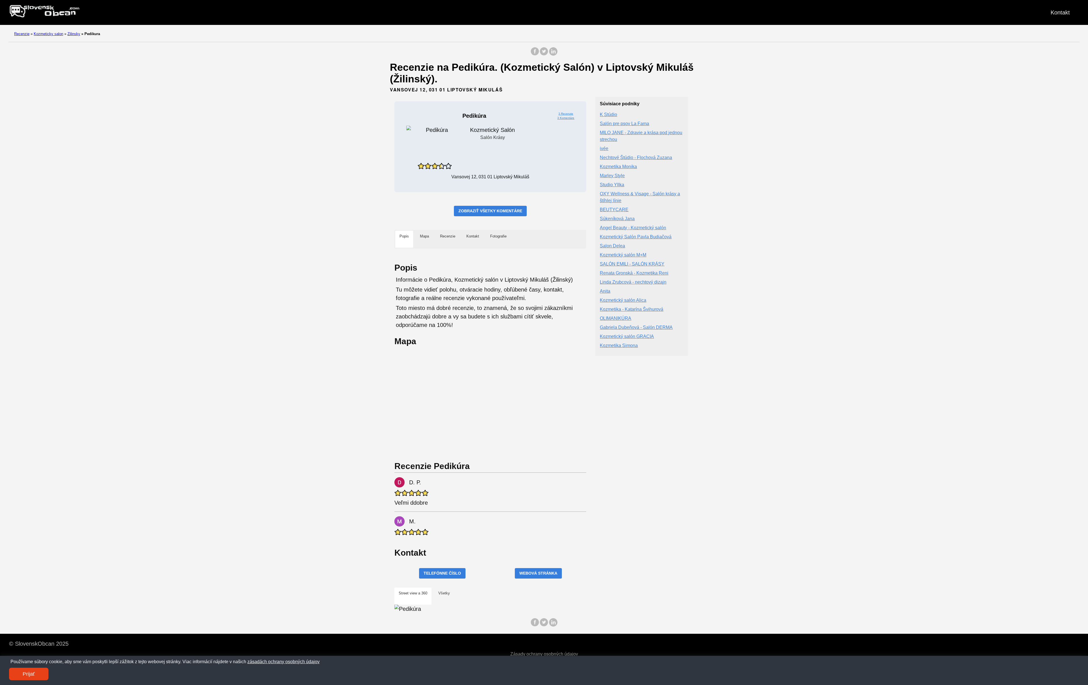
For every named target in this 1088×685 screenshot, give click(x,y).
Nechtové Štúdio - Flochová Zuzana (636, 157)
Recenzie (21, 34)
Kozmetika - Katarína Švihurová (631, 309)
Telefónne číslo (442, 573)
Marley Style (612, 175)
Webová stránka (538, 573)
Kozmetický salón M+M (623, 254)
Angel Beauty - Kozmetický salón (633, 227)
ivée (604, 148)
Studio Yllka (612, 184)
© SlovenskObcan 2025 (39, 644)
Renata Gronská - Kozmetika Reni (634, 273)
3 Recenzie (565, 113)
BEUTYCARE (614, 209)
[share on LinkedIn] (553, 54)
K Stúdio (608, 114)
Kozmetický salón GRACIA (627, 336)
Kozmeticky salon (48, 34)
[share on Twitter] (544, 54)
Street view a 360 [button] (413, 593)
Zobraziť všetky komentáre (490, 211)
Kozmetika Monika (618, 166)
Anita (605, 291)
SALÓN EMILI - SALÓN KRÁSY (632, 264)
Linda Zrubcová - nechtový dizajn (633, 282)
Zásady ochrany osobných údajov (544, 654)
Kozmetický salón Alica (623, 300)
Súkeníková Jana (617, 218)
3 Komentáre (565, 117)
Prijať (29, 674)
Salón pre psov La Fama (624, 123)
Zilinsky (73, 34)
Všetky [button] (444, 593)
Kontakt (1060, 12)
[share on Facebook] (534, 54)
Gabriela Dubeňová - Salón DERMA (636, 327)
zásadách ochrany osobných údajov (283, 661)
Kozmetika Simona (619, 345)
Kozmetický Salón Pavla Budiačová (636, 236)
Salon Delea (612, 245)
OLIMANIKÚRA (615, 318)
